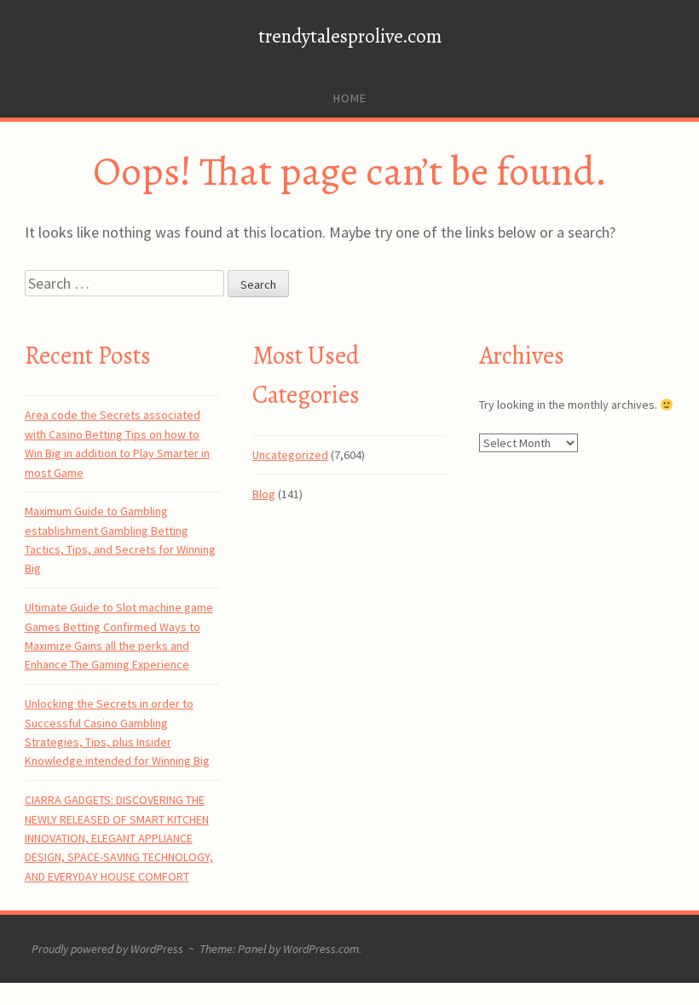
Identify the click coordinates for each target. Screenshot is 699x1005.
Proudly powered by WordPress (107, 948)
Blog (263, 494)
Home (350, 98)
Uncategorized (290, 454)
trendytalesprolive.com (350, 36)
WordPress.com (321, 948)
